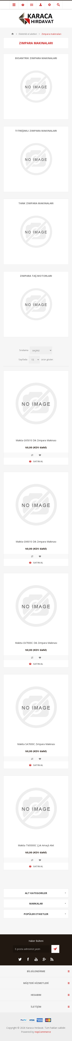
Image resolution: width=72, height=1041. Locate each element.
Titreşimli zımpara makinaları (36, 130)
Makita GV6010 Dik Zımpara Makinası (36, 541)
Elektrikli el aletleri (28, 33)
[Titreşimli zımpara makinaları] (36, 159)
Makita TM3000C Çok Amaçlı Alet (36, 845)
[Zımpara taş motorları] (36, 304)
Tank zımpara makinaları (36, 203)
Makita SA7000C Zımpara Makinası (36, 744)
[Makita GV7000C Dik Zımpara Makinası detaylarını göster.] (36, 606)
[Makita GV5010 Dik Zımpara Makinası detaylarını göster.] (36, 403)
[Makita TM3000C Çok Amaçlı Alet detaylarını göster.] (36, 808)
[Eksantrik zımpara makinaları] (36, 86)
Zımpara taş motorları (36, 275)
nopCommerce (43, 1031)
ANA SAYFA (12, 34)
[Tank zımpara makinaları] (36, 231)
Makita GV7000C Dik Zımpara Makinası (36, 642)
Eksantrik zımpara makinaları (36, 58)
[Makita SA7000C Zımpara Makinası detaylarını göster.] (36, 707)
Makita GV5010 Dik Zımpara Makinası (36, 440)
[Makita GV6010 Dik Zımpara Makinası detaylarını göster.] (36, 504)
